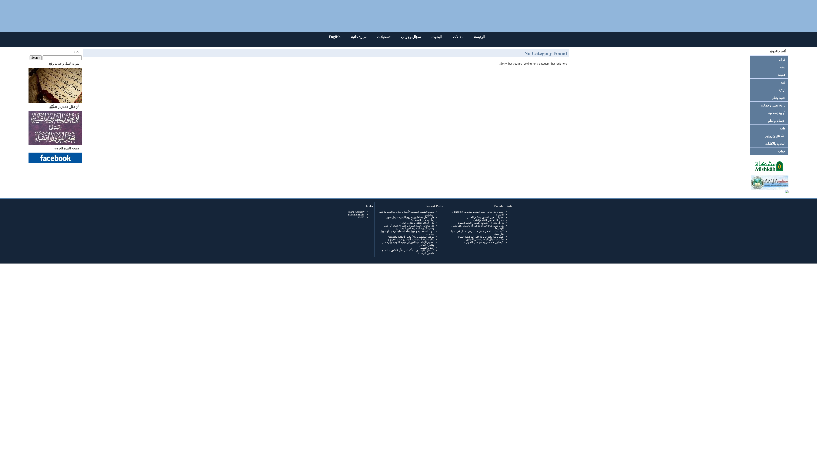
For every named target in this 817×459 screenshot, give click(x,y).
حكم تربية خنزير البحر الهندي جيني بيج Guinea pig (478, 211)
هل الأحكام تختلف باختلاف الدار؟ (417, 222)
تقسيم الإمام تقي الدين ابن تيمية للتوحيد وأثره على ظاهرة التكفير (407, 243)
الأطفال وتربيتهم (775, 136)
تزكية (782, 90)
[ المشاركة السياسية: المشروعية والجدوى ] (411, 239)
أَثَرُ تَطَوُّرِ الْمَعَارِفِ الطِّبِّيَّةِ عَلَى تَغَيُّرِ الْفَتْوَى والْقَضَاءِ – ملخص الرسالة (407, 252)
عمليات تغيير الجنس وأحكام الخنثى (485, 217)
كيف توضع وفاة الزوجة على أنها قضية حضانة (481, 236)
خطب (781, 151)
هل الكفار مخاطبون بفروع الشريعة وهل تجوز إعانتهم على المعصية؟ (410, 218)
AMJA (360, 217)
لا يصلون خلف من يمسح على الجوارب (484, 242)
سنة (782, 67)
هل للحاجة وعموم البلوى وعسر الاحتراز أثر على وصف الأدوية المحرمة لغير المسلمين (409, 227)
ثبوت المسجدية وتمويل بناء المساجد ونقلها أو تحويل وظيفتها (407, 232)
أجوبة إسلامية (776, 113)
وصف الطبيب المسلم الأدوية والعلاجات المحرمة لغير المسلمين (406, 213)
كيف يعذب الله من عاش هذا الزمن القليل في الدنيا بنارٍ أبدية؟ (477, 232)
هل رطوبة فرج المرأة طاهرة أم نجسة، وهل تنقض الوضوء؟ (477, 227)
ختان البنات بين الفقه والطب (488, 220)
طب (782, 128)
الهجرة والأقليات (775, 143)
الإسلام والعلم (776, 120)
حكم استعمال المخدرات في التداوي (485, 239)
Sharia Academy (356, 211)
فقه (783, 82)
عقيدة (781, 74)
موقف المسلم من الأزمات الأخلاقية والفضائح (411, 236)
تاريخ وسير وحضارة (773, 105)
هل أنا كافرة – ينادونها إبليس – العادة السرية (481, 222)
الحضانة (500, 214)
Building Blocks (356, 214)
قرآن (782, 59)
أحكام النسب (427, 247)
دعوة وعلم (778, 97)
